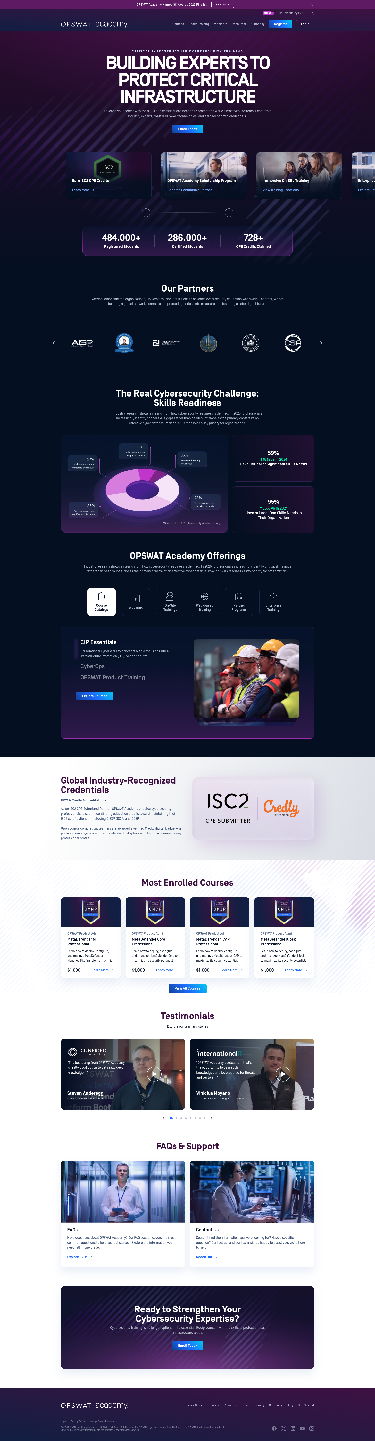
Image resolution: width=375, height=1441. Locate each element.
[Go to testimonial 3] (181, 1118)
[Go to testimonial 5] (190, 1118)
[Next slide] (229, 212)
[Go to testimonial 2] (176, 1118)
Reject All (307, 1426)
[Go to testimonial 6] (195, 1118)
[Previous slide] (146, 212)
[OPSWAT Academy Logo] (94, 1405)
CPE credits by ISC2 (291, 13)
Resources (239, 24)
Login (305, 24)
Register (280, 24)
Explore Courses (94, 696)
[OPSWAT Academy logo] (94, 24)
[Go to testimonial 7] (200, 1118)
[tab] (102, 602)
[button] (109, 175)
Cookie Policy (86, 1435)
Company (258, 24)
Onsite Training (199, 24)
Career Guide (194, 1405)
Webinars (220, 24)
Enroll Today (187, 129)
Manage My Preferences (278, 1426)
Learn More (100, 970)
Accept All (334, 1426)
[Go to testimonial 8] (204, 1118)
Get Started (306, 1405)
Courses (178, 24)
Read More (215, 4)
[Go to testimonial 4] (186, 1118)
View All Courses (187, 988)
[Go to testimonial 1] (171, 1118)
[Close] (311, 4)
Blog (290, 1405)
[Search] (312, 13)
